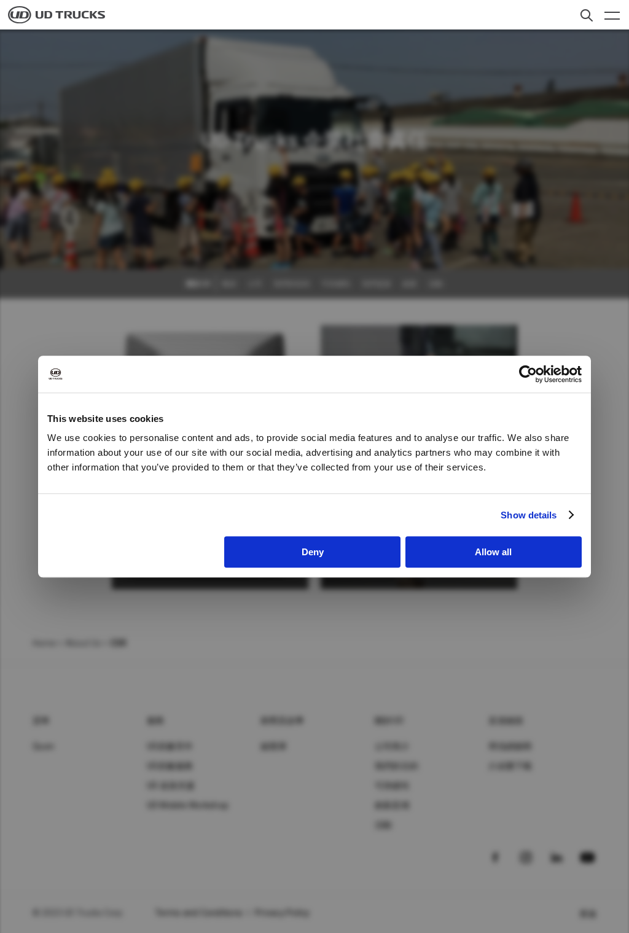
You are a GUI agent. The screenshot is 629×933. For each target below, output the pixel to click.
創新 (409, 283)
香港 (588, 914)
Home (44, 643)
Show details (529, 515)
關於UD (389, 720)
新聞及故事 (282, 720)
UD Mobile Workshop (188, 805)
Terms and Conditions (199, 913)
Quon (43, 746)
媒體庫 (273, 746)
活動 (435, 283)
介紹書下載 (510, 766)
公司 (255, 283)
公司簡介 (392, 746)
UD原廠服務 (170, 766)
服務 (156, 720)
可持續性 (336, 283)
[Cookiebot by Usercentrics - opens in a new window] (528, 374)
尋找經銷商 (510, 746)
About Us (83, 643)
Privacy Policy (282, 913)
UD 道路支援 (171, 786)
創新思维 (392, 805)
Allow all (493, 552)
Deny (313, 552)
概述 (229, 283)
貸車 (41, 720)
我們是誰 (376, 283)
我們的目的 (291, 283)
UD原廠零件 (170, 746)
